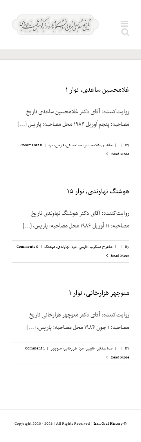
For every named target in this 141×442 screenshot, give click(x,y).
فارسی (59, 145)
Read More (119, 154)
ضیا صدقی (74, 145)
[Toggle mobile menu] (125, 24)
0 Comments (31, 145)
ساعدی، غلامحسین (98, 145)
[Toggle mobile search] (125, 32)
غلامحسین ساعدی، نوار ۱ (97, 90)
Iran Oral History (108, 423)
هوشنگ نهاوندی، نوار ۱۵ (98, 192)
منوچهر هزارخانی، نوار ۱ (99, 293)
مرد (50, 145)
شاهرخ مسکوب (101, 247)
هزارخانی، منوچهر (64, 348)
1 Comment (35, 348)
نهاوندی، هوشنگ (57, 247)
